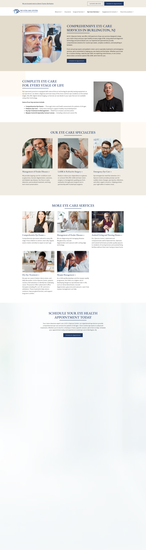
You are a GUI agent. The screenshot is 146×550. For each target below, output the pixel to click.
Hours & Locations (126, 12)
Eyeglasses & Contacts (109, 12)
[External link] (25, 11)
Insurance (68, 12)
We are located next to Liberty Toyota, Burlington (38, 3)
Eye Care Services (93, 12)
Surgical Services (78, 12)
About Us (58, 12)
